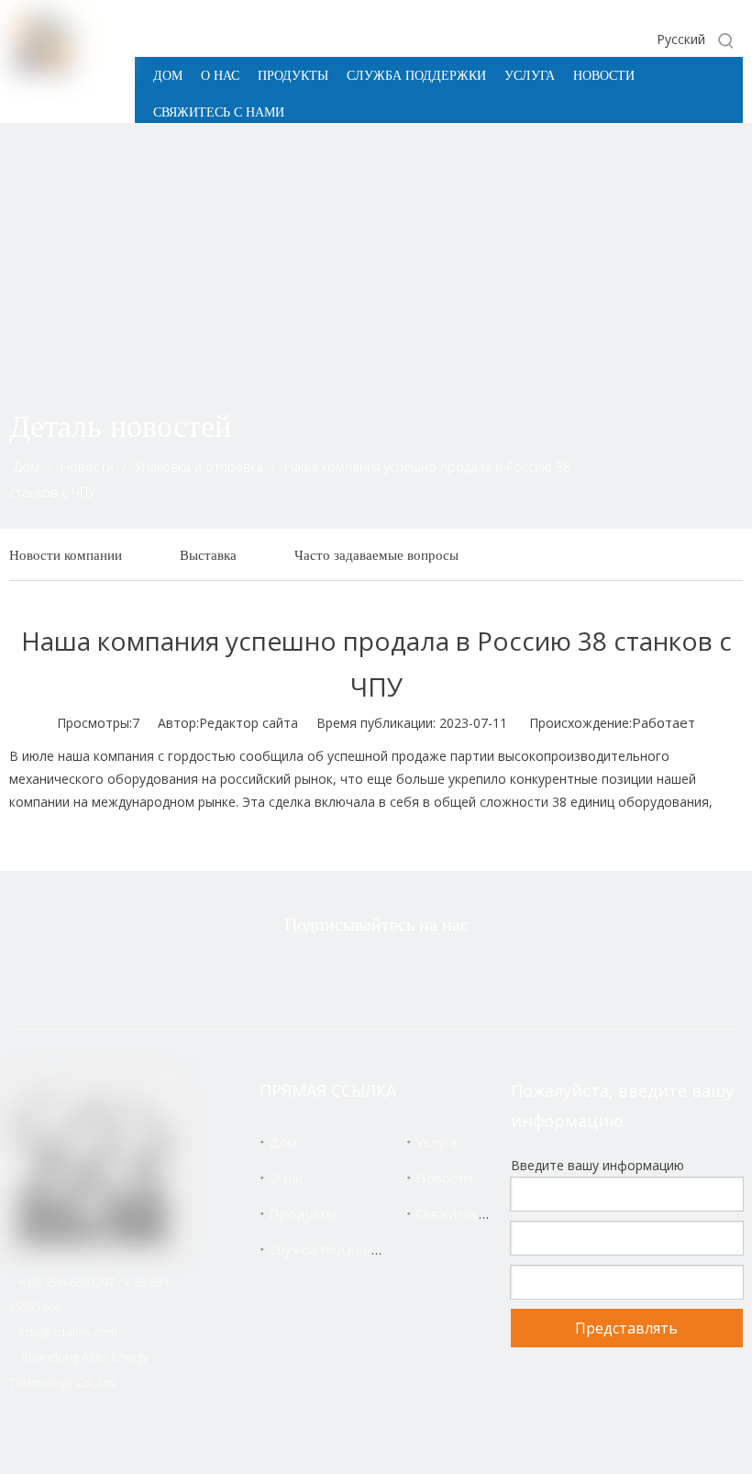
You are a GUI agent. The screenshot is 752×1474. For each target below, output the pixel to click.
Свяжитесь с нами (474, 1213)
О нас (287, 1177)
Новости (443, 1177)
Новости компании (65, 554)
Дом (283, 1142)
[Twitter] (287, 973)
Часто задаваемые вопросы (376, 554)
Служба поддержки (332, 1249)
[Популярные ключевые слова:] (726, 40)
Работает (663, 722)
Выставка (208, 554)
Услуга (436, 1142)
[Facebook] (344, 973)
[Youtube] (460, 973)
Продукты (303, 1213)
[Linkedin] (402, 973)
